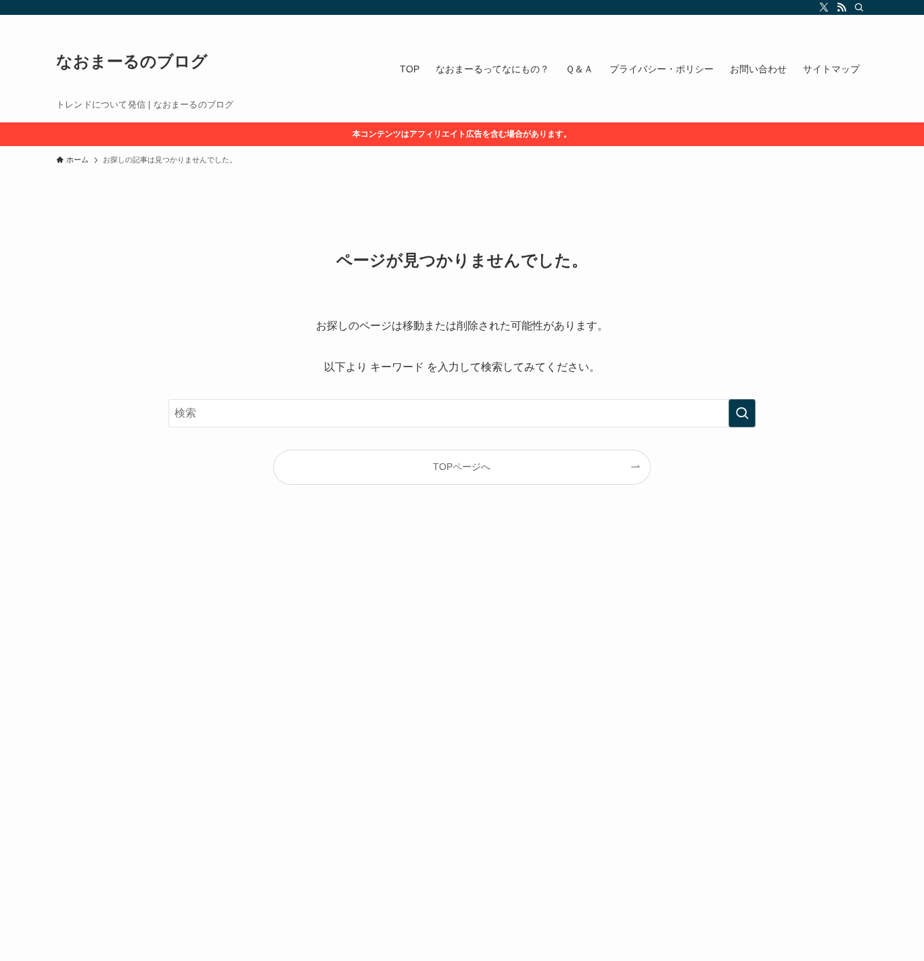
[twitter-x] (824, 7)
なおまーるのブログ (132, 61)
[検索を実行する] (742, 413)
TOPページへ (461, 466)
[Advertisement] (406, 753)
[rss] (841, 7)
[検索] (859, 7)
